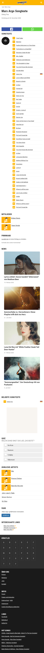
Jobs (3, 581)
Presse (4, 574)
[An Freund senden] (32, 29)
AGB (11, 600)
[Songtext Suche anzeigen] (41, 2)
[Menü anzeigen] (3, 2)
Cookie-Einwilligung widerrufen (10, 607)
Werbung (4, 577)
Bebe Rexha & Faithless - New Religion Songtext (15, 649)
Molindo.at (5, 620)
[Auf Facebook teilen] (12, 29)
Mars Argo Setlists (9, 526)
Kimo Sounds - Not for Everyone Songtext (13, 636)
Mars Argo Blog (8, 529)
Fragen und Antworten (8, 597)
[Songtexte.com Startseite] (22, 2)
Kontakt (4, 584)
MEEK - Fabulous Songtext (9, 642)
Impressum (5, 603)
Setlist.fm (4, 623)
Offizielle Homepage (9, 528)
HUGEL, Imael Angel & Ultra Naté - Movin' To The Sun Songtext (19, 633)
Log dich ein (5, 239)
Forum (3, 594)
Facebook (4, 617)
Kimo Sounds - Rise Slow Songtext (11, 639)
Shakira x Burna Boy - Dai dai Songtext (12, 646)
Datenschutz (5, 600)
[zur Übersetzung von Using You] (41, 74)
